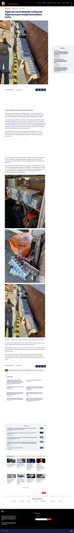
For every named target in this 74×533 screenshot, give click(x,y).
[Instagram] (69, 531)
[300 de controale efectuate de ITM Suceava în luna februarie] (11, 476)
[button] (71, 2)
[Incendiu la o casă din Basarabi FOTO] (41, 448)
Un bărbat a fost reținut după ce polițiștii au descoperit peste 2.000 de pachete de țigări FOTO (34, 388)
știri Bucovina (27, 370)
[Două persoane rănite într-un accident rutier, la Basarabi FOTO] (11, 461)
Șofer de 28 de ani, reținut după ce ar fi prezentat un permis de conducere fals (15, 399)
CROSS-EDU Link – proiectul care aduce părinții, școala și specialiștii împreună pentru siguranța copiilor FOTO (34, 399)
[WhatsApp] (44, 90)
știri (23, 370)
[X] (39, 90)
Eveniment (8, 8)
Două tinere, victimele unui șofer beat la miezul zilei (40, 480)
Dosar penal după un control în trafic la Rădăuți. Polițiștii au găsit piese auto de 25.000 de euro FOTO (15, 393)
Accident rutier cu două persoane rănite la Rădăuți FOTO (15, 387)
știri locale (34, 370)
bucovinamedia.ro (12, 370)
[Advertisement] (25, 101)
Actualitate (57, 50)
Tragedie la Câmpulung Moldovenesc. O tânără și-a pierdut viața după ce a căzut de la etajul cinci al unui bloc (40, 466)
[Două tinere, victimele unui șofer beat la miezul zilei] (40, 476)
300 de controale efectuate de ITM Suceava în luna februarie (10, 481)
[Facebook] (36, 90)
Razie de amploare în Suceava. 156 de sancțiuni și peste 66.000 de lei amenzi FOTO (34, 393)
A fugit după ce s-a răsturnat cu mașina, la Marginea (31, 480)
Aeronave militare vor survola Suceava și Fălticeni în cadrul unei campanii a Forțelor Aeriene (21, 481)
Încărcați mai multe (26, 487)
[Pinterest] (42, 90)
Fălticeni (15, 8)
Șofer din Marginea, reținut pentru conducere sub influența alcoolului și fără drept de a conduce (31, 466)
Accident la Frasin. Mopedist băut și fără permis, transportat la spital (21, 465)
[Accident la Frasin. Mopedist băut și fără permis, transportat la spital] (21, 461)
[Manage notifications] (72, 531)
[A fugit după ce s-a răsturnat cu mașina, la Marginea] (31, 476)
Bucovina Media (9, 89)
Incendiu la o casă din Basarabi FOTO (34, 380)
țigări (6, 371)
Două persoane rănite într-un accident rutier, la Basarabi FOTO (11, 464)
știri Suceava (40, 370)
